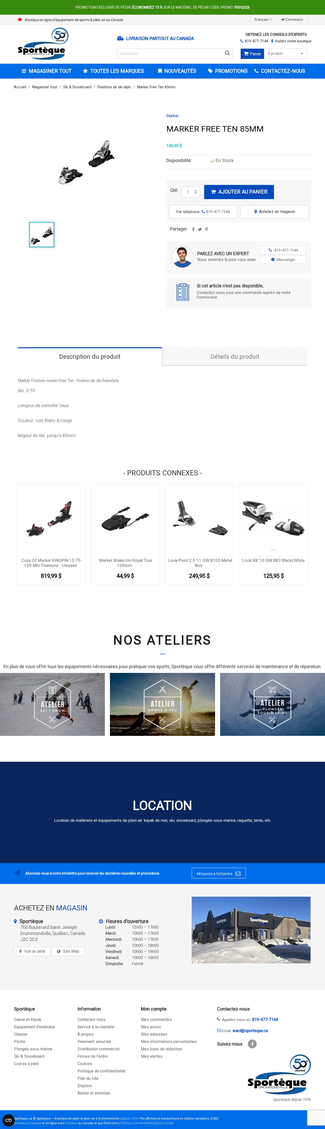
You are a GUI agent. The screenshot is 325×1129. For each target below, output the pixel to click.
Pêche (19, 1041)
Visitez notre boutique (293, 41)
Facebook (252, 1043)
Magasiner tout (50, 71)
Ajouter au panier (239, 192)
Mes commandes (156, 1019)
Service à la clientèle (95, 1026)
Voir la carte (34, 951)
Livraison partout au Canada (160, 38)
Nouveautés (179, 71)
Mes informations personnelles (169, 1041)
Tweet (200, 231)
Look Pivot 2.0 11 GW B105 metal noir (200, 563)
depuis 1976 (129, 1118)
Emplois (84, 1085)
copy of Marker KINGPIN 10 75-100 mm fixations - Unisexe (51, 563)
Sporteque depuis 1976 (292, 1100)
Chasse (20, 1034)
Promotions (231, 71)
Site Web (71, 951)
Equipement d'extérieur (34, 1026)
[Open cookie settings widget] (9, 1120)
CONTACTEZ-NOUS (282, 71)
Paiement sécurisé (94, 1041)
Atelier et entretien (93, 1093)
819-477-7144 (256, 41)
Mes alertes (151, 1056)
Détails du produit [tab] (234, 356)
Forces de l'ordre (92, 1056)
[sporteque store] (251, 930)
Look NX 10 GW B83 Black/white (273, 560)
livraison (71, 1123)
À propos (85, 1034)
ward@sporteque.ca (250, 1030)
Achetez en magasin (274, 211)
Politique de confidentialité (101, 1071)
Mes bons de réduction (161, 1049)
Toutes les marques (117, 71)
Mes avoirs (151, 1026)
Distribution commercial (98, 1049)
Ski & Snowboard (29, 1056)
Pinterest (206, 231)
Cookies (84, 1063)
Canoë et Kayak (27, 1019)
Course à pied (26, 1063)
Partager (193, 231)
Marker (172, 116)
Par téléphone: (203, 212)
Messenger (286, 259)
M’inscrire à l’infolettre (218, 873)
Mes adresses (154, 1034)
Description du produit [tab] (89, 356)
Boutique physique (27, 1123)
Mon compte (154, 1009)
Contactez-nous (91, 1019)
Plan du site (88, 1078)
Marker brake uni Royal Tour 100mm (125, 563)
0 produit (275, 53)
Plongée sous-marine (33, 1049)
